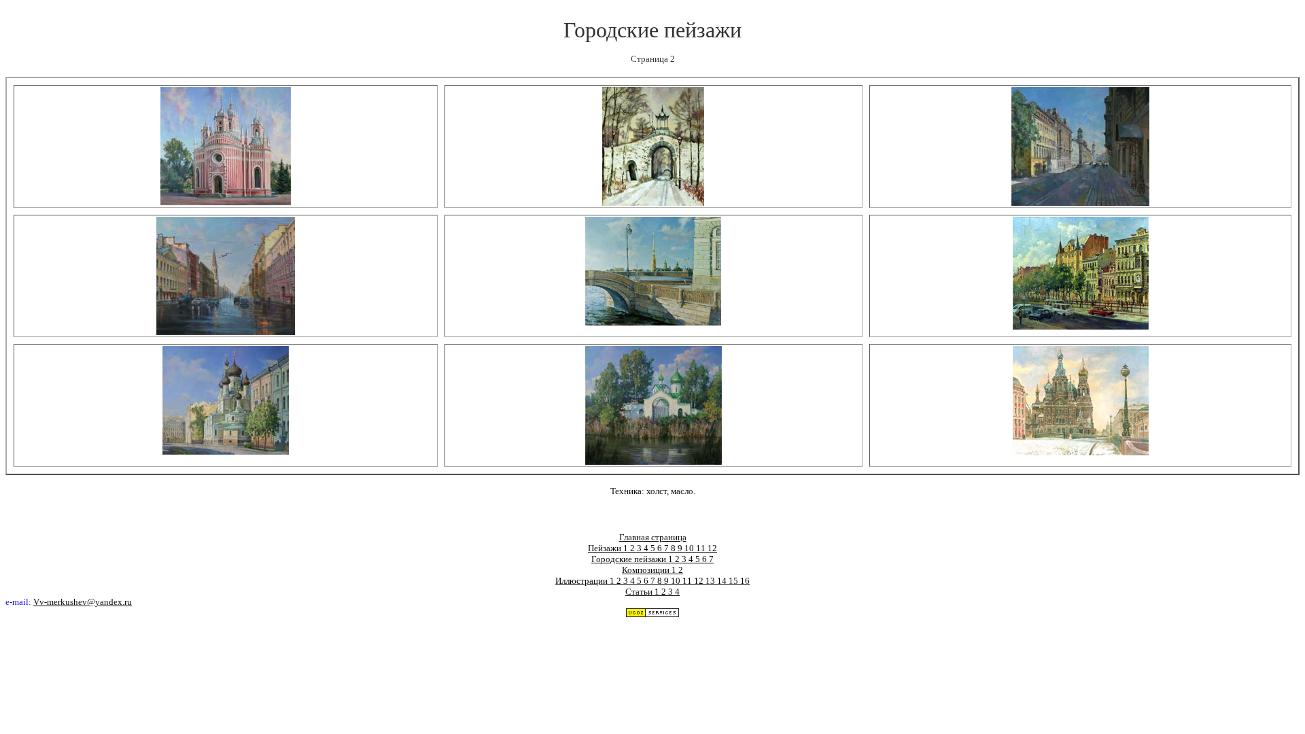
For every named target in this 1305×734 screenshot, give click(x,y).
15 (734, 581)
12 (712, 548)
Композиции (647, 570)
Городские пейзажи (629, 559)
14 (723, 581)
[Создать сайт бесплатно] (652, 614)
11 (702, 548)
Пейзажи (605, 548)
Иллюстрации (582, 581)
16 (745, 581)
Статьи (640, 592)
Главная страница (652, 537)
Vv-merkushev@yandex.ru (82, 602)
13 (711, 581)
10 (690, 548)
